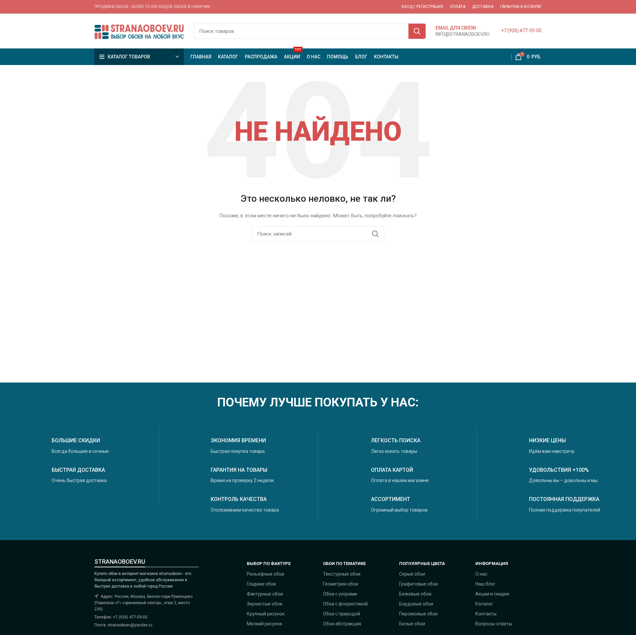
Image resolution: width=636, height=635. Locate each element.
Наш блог (485, 584)
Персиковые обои (418, 613)
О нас (481, 574)
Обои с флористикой (345, 603)
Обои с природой (341, 613)
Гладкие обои (261, 584)
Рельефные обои (265, 574)
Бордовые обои (416, 603)
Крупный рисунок (266, 613)
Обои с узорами (340, 594)
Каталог (484, 603)
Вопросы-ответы (493, 623)
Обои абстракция (342, 623)
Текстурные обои (341, 574)
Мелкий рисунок (264, 623)
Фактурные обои (265, 594)
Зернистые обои (264, 603)
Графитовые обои (418, 584)
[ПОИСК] (417, 31)
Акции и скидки (492, 594)
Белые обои (412, 623)
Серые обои (412, 574)
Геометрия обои (340, 584)
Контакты (486, 613)
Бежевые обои (415, 594)
